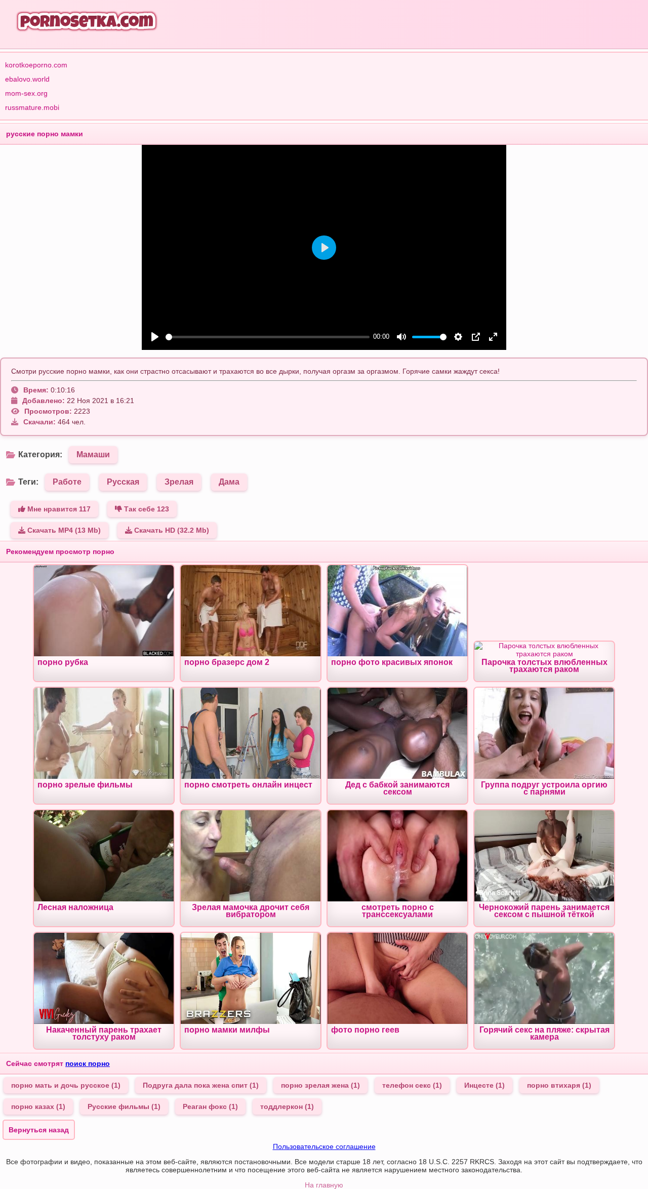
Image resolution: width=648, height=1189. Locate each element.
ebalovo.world (27, 79)
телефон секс (412, 1085)
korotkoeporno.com (36, 65)
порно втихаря (559, 1085)
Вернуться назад (39, 1130)
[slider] (268, 337)
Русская (123, 482)
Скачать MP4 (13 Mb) (63, 530)
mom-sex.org (26, 93)
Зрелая (179, 482)
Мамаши (93, 454)
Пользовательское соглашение (324, 1146)
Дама (229, 482)
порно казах (38, 1106)
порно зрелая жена (320, 1085)
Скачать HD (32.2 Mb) (170, 530)
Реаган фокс (210, 1106)
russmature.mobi (32, 107)
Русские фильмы (124, 1106)
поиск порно (87, 1063)
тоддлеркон (287, 1106)
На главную (324, 1185)
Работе (67, 482)
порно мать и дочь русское (65, 1085)
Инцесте (484, 1085)
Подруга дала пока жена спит (201, 1085)
